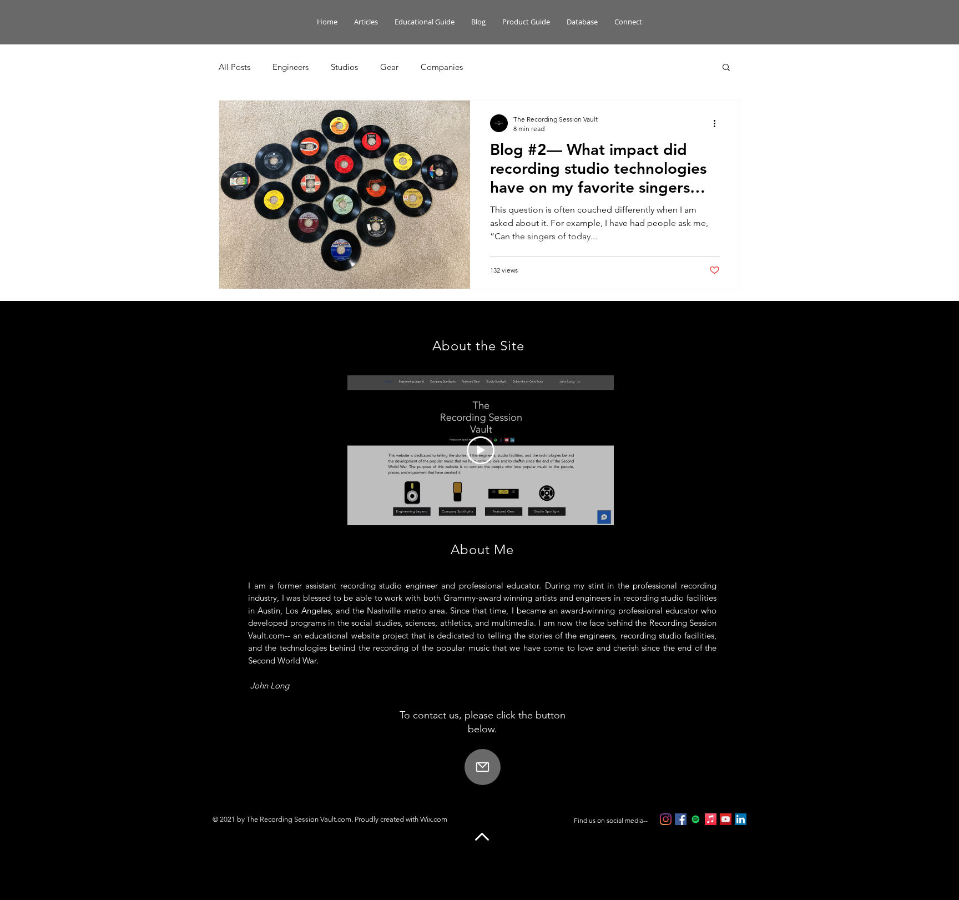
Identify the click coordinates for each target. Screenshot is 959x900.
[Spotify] (695, 819)
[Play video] (480, 450)
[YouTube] (725, 819)
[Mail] (483, 767)
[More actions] (718, 123)
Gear (389, 67)
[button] (726, 68)
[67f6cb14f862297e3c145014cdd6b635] (710, 819)
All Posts (234, 67)
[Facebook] (681, 819)
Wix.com (433, 819)
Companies (442, 67)
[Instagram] (666, 819)
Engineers (290, 67)
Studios (344, 67)
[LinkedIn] (740, 819)
